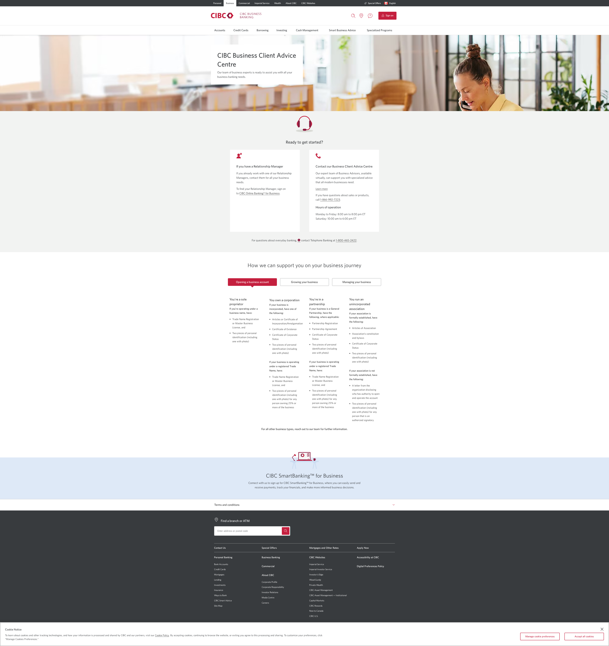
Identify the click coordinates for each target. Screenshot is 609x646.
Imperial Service (262, 3)
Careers (265, 602)
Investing (281, 30)
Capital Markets (316, 600)
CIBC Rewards (315, 605)
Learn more (322, 188)
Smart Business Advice (342, 30)
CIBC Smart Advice (223, 600)
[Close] (602, 629)
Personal (217, 3)
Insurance (218, 590)
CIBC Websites (308, 3)
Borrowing (262, 30)
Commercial (244, 3)
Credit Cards (240, 30)
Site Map (218, 605)
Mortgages (219, 574)
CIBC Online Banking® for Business (259, 193)
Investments (220, 585)
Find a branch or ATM (235, 521)
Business (230, 3)
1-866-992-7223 (330, 199)
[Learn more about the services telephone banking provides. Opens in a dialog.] (299, 240)
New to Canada (316, 611)
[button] (391, 3)
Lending (217, 580)
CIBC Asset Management (321, 590)
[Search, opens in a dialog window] (353, 15)
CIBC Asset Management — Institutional (328, 595)
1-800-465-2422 (346, 240)
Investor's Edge (316, 574)
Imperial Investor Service (320, 569)
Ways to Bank (220, 595)
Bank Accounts (221, 564)
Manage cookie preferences (540, 636)
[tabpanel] (304, 356)
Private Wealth (316, 585)
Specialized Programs (379, 30)
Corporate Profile (269, 582)
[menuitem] (372, 3)
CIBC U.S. (313, 616)
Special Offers (374, 3)
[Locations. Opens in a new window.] (361, 15)
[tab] (252, 282)
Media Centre (268, 597)
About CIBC (291, 3)
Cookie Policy (162, 635)
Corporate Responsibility (273, 587)
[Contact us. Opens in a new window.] (370, 15)
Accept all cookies (584, 636)
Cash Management (307, 30)
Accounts (219, 30)
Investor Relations (270, 592)
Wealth (277, 3)
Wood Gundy (315, 580)
